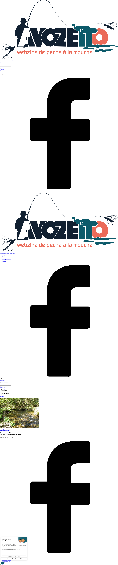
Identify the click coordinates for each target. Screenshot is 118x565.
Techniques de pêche (6, 259)
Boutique (4, 261)
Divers (3, 260)
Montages (4, 255)
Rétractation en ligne (6, 561)
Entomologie (4, 257)
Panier (1, 71)
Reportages (4, 256)
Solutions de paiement (6, 560)
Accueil (3, 389)
